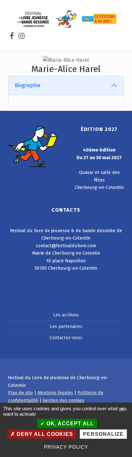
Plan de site (20, 393)
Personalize (103, 434)
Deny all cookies (44, 434)
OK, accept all (69, 423)
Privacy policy (66, 447)
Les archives (66, 315)
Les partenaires (66, 326)
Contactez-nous (66, 337)
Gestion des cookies (63, 400)
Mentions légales (55, 393)
